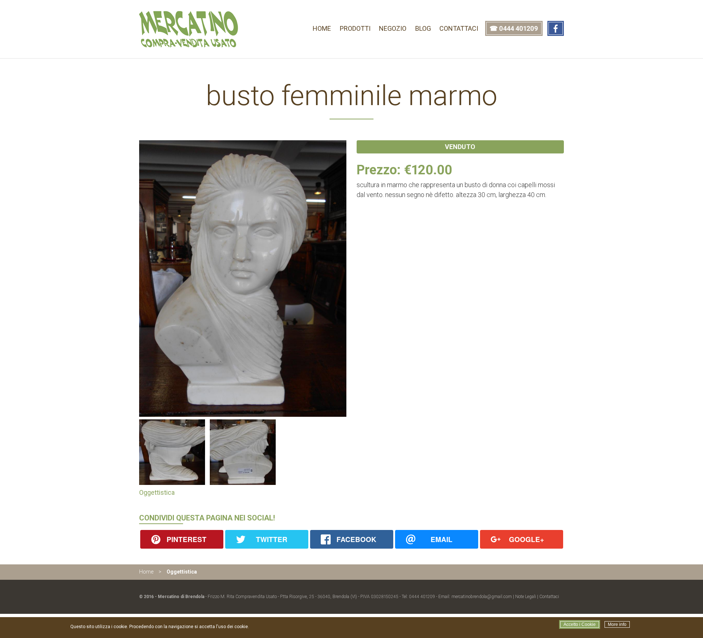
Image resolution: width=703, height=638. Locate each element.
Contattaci (458, 28)
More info (617, 624)
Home (322, 28)
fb (555, 28)
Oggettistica (157, 492)
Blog (423, 28)
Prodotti (355, 28)
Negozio (392, 28)
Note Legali (525, 596)
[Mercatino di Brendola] (189, 45)
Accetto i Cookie (579, 624)
